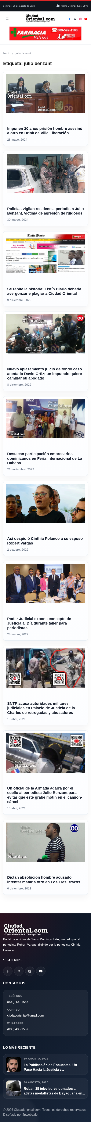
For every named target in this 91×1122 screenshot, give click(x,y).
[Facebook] (70, 19)
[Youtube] (86, 19)
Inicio (6, 53)
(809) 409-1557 (17, 1002)
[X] (75, 19)
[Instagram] (80, 19)
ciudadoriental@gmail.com (25, 1015)
